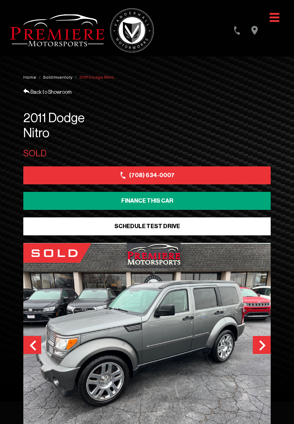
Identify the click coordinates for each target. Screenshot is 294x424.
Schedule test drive (147, 226)
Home (29, 77)
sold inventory (57, 77)
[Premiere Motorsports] (57, 30)
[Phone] (237, 30)
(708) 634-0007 (152, 175)
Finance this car (147, 201)
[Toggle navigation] (274, 17)
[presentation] (32, 345)
